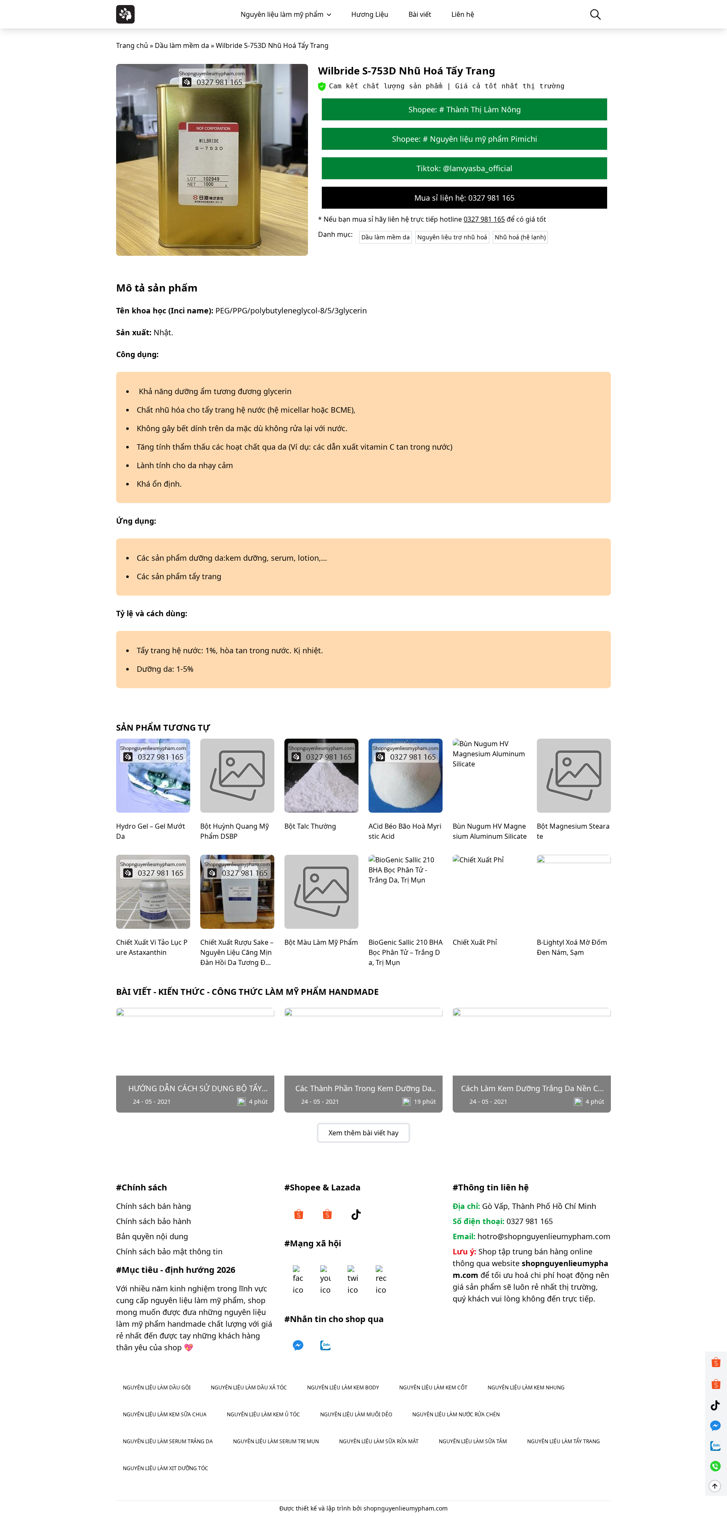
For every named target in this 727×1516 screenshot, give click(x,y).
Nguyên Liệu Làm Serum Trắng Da (168, 1441)
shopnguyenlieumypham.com (406, 1508)
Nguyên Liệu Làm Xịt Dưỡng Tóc (165, 1468)
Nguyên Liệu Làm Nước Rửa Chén (456, 1414)
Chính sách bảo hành (153, 1221)
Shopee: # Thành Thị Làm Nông (465, 109)
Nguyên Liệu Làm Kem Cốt (433, 1387)
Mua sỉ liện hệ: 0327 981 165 (464, 198)
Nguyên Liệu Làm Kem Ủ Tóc (263, 1414)
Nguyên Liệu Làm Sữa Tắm (473, 1441)
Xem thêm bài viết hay (363, 1132)
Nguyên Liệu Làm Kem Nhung (526, 1387)
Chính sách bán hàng (153, 1206)
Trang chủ (132, 45)
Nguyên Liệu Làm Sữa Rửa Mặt (379, 1441)
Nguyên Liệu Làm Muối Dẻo (356, 1414)
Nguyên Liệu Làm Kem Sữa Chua (165, 1414)
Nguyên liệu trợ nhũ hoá (452, 237)
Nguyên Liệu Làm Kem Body (343, 1387)
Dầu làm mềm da (182, 45)
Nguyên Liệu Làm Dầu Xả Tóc (249, 1387)
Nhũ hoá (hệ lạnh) (520, 237)
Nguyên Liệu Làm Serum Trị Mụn (276, 1441)
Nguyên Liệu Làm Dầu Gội (157, 1387)
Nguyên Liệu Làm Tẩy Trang (563, 1441)
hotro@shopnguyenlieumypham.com (544, 1236)
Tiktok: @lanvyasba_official (464, 168)
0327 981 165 (484, 219)
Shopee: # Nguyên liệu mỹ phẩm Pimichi (464, 139)
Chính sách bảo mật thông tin (169, 1251)
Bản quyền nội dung (152, 1236)
